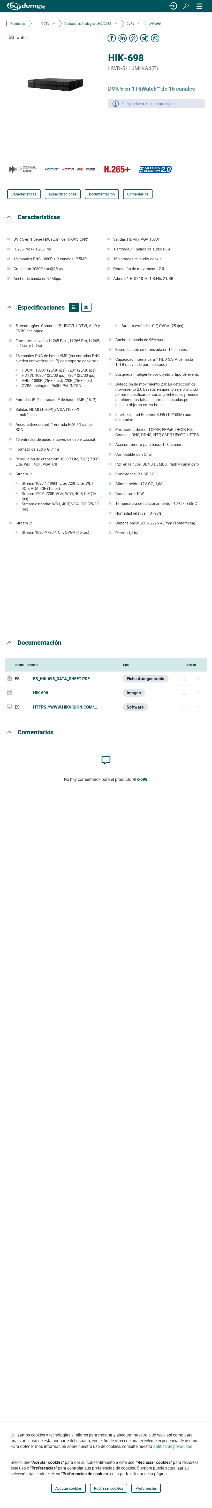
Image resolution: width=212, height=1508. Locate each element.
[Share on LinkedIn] (122, 38)
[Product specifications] (86, 307)
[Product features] (74, 307)
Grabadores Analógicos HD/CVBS (87, 23)
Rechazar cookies (108, 1488)
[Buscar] (186, 6)
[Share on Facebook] (111, 38)
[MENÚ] (199, 6)
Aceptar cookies (68, 1488)
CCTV (45, 23)
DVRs (130, 23)
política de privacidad (172, 1446)
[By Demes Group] (26, 6)
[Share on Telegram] (144, 38)
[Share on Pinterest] (133, 38)
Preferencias (146, 1488)
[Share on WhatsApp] (155, 38)
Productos (17, 23)
